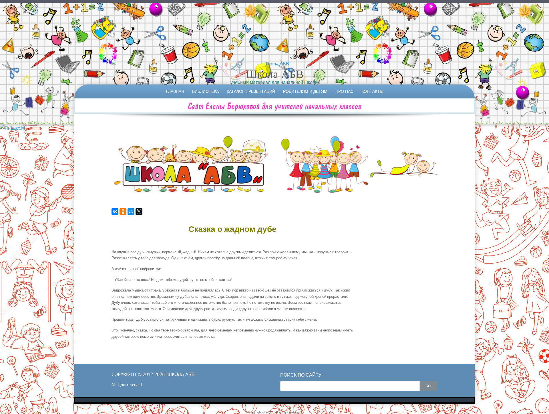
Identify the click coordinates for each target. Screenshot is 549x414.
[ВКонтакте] (115, 211)
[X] (139, 211)
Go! (428, 385)
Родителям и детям (305, 91)
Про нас (344, 91)
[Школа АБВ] (274, 63)
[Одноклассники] (123, 211)
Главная (175, 91)
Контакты (372, 91)
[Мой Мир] (131, 211)
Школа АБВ (275, 73)
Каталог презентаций (251, 91)
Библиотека (205, 91)
